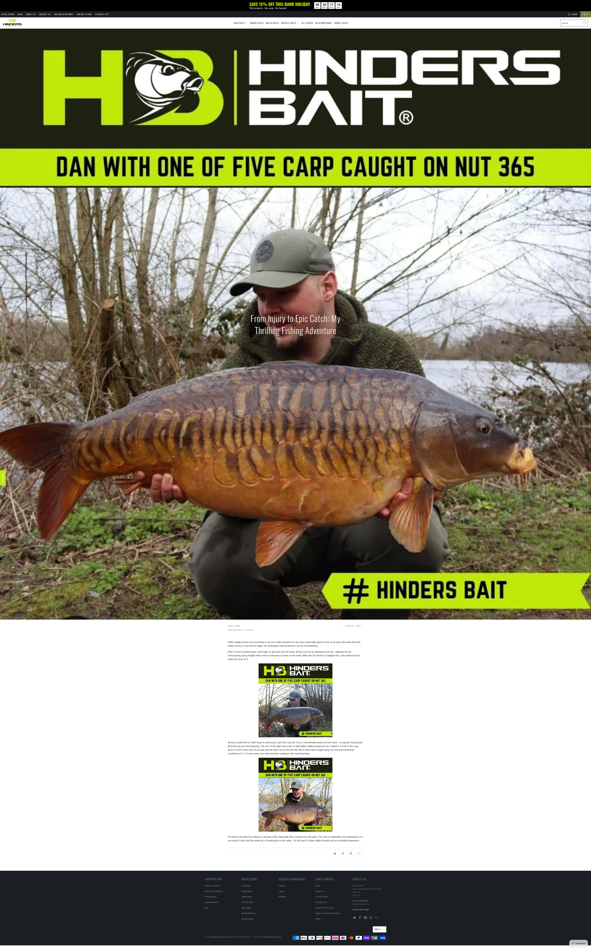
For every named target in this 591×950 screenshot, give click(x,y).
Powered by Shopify (272, 937)
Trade (318, 919)
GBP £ (377, 929)
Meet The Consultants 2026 (328, 913)
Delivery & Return (212, 886)
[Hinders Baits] (12, 23)
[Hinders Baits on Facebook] (360, 918)
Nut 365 (244, 753)
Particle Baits (289, 22)
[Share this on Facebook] (343, 853)
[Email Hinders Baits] (376, 918)
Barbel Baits (257, 22)
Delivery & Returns (63, 14)
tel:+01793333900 (360, 901)
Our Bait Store (84, 14)
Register (282, 897)
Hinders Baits (217, 937)
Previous (349, 626)
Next (358, 626)
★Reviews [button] (2, 478)
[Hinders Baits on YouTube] (365, 918)
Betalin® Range (323, 22)
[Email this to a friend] (359, 853)
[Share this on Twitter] (335, 853)
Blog (20, 14)
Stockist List (102, 14)
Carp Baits (239, 22)
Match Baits (272, 22)
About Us (30, 14)
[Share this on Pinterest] (351, 853)
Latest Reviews (211, 902)
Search (282, 886)
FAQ (206, 908)
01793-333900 (8, 14)
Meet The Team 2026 (325, 908)
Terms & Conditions (213, 891)
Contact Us (45, 14)
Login (281, 891)
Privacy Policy (211, 897)
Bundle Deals (341, 22)
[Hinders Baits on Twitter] (354, 918)
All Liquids (307, 22)
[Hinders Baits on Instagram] (370, 918)
